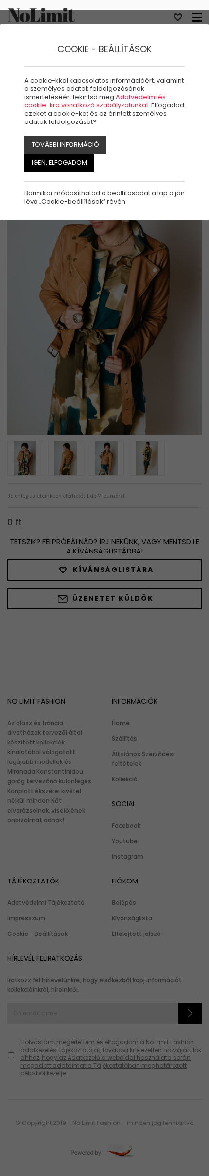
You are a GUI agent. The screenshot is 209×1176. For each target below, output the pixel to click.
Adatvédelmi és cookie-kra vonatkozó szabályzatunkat (95, 101)
